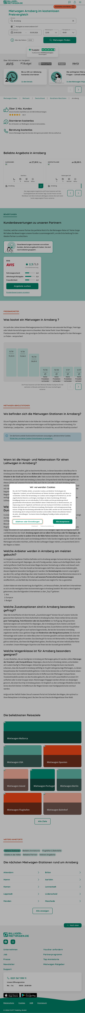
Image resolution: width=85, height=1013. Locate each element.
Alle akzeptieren (63, 521)
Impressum (35, 526)
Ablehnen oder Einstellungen (27, 521)
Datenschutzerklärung (47, 526)
